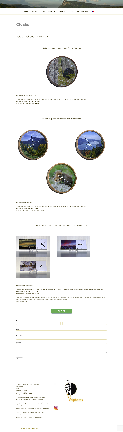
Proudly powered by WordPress (29, 428)
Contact (34, 11)
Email (18, 329)
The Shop (62, 11)
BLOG (43, 11)
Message (19, 342)
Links (71, 11)
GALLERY (51, 11)
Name (18, 321)
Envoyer (19, 358)
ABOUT (26, 11)
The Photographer (83, 11)
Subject (18, 335)
